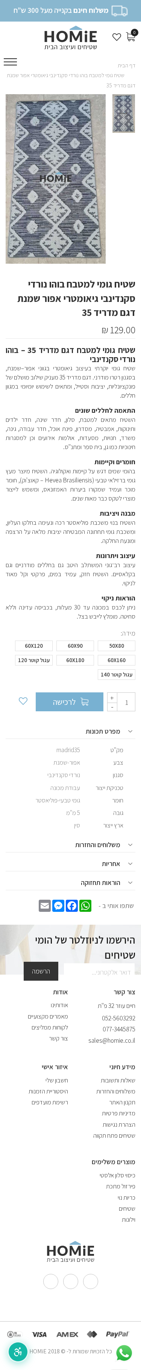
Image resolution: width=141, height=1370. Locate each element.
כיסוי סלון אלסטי (117, 1175)
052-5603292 (118, 1018)
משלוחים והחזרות (115, 1091)
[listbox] (70, 662)
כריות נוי (126, 1197)
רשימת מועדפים (50, 1102)
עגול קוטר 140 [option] (116, 674)
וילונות (128, 1219)
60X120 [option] (34, 645)
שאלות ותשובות (118, 1080)
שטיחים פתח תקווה (114, 1135)
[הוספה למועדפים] (22, 701)
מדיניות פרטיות (118, 1113)
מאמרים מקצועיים (48, 1016)
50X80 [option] (116, 645)
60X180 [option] (75, 660)
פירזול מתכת (120, 1186)
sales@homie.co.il (111, 1040)
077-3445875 (119, 1029)
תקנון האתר (122, 1102)
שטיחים (127, 1208)
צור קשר (58, 1038)
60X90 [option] (75, 645)
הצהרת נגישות (119, 1124)
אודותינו (59, 1005)
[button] (18, 1351)
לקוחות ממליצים (50, 1027)
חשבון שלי (56, 1080)
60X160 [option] (117, 660)
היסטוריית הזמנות (48, 1091)
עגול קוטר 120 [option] (34, 660)
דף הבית (126, 65)
